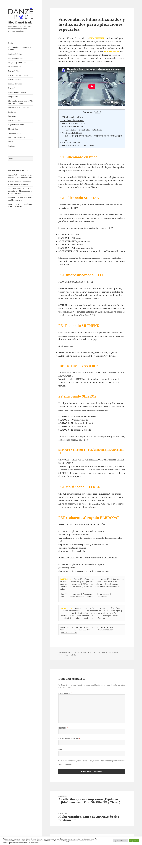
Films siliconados (71, 611)
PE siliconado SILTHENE (71, 126)
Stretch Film (13, 129)
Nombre (63, 728)
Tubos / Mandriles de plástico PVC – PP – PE (97, 618)
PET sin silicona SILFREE (72, 142)
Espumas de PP (80, 608)
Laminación (105, 579)
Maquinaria (13, 96)
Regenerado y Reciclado (17, 125)
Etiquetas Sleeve (14, 67)
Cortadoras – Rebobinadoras (104, 584)
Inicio (10, 43)
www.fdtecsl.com (69, 632)
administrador (80, 652)
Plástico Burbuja (14, 120)
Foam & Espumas (15, 84)
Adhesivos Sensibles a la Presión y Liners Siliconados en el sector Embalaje (20, 191)
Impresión (74, 582)
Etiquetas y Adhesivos (17, 62)
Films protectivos (92, 611)
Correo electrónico (69, 739)
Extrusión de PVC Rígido (18, 75)
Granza (95, 616)
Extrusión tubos (14, 79)
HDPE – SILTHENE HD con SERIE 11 (83, 130)
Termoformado (14, 133)
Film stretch (83, 616)
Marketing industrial (16, 137)
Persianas (12, 116)
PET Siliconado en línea (71, 117)
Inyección (12, 88)
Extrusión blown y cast (85, 579)
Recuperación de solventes (96, 594)
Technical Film (70, 655)
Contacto (11, 146)
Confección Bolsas (15, 54)
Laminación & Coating (17, 92)
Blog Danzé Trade (20, 22)
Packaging (12, 112)
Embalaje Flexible (15, 58)
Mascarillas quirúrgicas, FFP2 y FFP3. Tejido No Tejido (20, 102)
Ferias (10, 142)
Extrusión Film (14, 71)
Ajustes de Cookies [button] (120, 841)
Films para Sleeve (100, 613)
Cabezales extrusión (97, 597)
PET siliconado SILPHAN (72, 120)
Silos (85, 584)
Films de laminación (78, 613)
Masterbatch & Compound (18, 107)
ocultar (97, 112)
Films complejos (112, 611)
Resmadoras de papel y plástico (76, 587)
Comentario (65, 693)
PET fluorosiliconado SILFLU (73, 123)
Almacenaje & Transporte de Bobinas (19, 48)
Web (60, 749)
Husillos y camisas (71, 594)
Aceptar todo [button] (134, 841)
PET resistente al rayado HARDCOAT (77, 145)
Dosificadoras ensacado (72, 597)
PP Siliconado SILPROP (71, 133)
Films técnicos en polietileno (105, 608)
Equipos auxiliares (92, 582)
